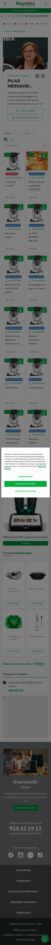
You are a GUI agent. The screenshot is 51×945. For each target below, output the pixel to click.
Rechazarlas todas (25, 476)
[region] (25, 472)
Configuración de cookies (25, 491)
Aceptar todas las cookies (25, 484)
